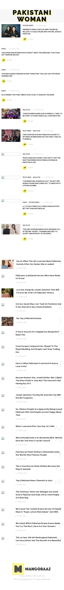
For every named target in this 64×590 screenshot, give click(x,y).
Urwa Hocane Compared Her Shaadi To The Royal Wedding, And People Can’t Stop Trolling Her (38, 349)
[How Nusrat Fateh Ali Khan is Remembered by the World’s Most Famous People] (2, 452)
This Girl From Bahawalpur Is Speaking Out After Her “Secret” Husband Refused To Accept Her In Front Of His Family (41, 231)
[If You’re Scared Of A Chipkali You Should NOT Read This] (2, 332)
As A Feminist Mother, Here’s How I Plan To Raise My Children (27, 95)
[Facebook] (22, 580)
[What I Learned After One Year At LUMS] (2, 426)
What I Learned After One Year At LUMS (35, 426)
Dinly (3, 49)
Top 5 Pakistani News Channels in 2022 (34, 480)
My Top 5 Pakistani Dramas (29, 318)
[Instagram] (35, 580)
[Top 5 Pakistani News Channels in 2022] (2, 481)
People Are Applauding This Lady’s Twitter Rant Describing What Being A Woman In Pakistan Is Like (41, 160)
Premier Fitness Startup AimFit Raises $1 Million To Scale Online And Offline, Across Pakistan (42, 32)
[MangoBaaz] (32, 568)
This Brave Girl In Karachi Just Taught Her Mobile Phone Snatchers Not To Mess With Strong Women (42, 183)
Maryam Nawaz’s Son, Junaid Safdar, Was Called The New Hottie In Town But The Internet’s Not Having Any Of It (38, 380)
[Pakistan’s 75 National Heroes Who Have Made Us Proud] (2, 276)
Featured (27, 131)
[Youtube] (41, 580)
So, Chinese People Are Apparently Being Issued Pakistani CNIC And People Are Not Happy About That (39, 412)
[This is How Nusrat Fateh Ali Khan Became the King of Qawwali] (2, 466)
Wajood (26, 110)
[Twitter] (28, 580)
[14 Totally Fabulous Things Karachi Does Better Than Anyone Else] (10, 208)
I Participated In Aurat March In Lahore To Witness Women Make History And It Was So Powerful (42, 137)
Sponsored (28, 26)
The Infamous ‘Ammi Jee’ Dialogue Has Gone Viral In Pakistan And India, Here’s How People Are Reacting (37, 495)
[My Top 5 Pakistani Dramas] (7, 321)
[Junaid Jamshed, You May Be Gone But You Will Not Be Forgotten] (2, 395)
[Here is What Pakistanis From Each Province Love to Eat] (2, 364)
